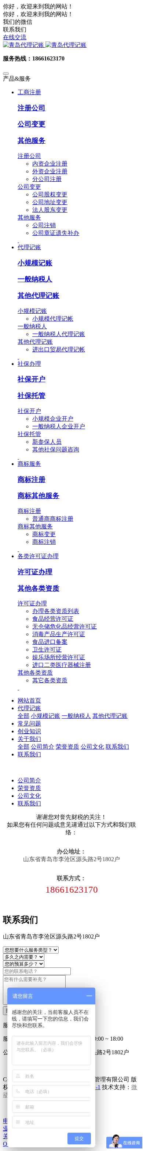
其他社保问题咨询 (55, 449)
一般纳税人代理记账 (58, 334)
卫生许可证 (47, 649)
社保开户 (31, 379)
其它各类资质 (49, 680)
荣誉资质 (29, 788)
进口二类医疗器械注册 (61, 665)
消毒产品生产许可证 (58, 634)
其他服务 (31, 140)
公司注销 (44, 225)
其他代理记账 (38, 295)
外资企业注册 (49, 171)
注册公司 (31, 108)
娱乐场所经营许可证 (58, 657)
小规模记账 (35, 263)
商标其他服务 (38, 495)
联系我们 (29, 803)
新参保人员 (47, 442)
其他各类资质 (38, 588)
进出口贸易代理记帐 (58, 349)
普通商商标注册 (52, 519)
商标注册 (31, 479)
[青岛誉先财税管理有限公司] (71, 45)
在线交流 (14, 37)
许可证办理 (35, 572)
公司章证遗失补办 (55, 233)
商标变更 (44, 534)
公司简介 (29, 780)
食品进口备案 (49, 642)
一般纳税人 (35, 279)
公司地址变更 (49, 202)
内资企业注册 (49, 164)
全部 (23, 716)
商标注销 (44, 542)
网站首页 (29, 700)
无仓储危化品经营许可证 (64, 626)
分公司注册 (47, 179)
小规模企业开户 (52, 419)
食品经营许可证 (52, 619)
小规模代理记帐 (52, 319)
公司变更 (31, 124)
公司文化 (29, 796)
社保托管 (31, 395)
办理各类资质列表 (55, 611)
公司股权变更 (49, 194)
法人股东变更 (49, 210)
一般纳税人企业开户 (58, 426)
